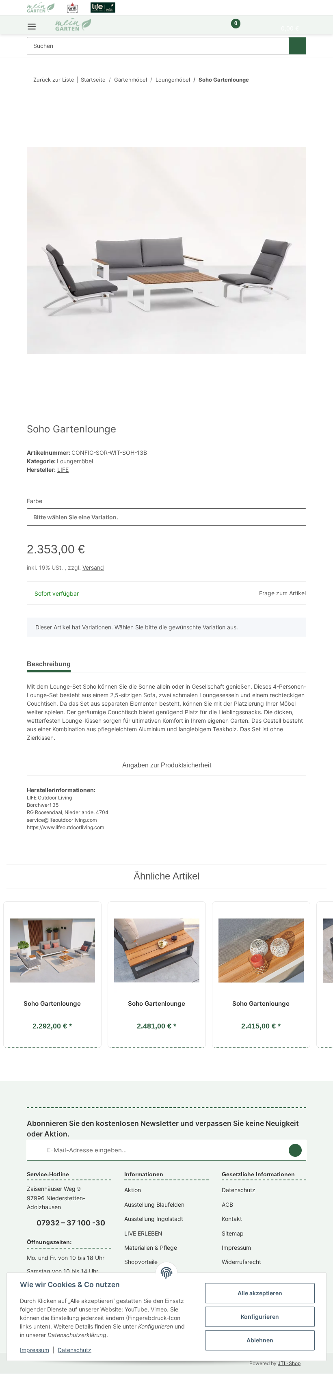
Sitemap (233, 1233)
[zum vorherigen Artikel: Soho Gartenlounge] (280, 80)
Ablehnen (260, 1340)
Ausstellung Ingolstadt (153, 1218)
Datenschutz (74, 1349)
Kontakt (232, 1218)
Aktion (132, 1189)
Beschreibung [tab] (49, 664)
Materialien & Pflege (150, 1247)
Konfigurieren (260, 1316)
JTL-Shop (289, 1363)
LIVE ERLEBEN (143, 1233)
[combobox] (166, 517)
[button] (208, 28)
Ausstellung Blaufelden (154, 1204)
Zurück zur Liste (53, 79)
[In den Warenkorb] (33, 106)
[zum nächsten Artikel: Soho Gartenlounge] (297, 80)
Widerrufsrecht (241, 1261)
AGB (227, 1204)
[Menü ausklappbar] (31, 24)
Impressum (34, 1349)
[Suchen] (297, 45)
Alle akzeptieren (260, 1293)
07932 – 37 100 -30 (71, 1222)
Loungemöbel (75, 461)
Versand (93, 567)
